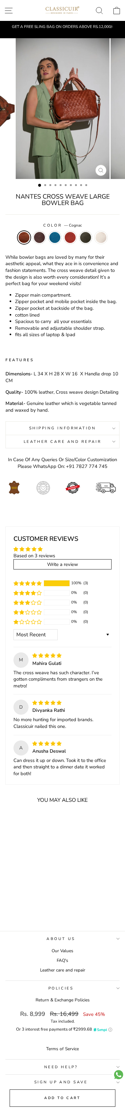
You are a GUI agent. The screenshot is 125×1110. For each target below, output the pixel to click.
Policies (60, 988)
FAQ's (62, 960)
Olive (85, 237)
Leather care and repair (62, 970)
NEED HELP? (61, 1067)
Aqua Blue (54, 237)
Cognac (24, 237)
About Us (60, 938)
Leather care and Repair (62, 441)
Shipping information (62, 428)
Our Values (62, 951)
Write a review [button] (62, 564)
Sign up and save (61, 1082)
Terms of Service (62, 1049)
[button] (27, 583)
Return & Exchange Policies (63, 1000)
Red (70, 237)
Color (62, 225)
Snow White (101, 237)
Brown (39, 237)
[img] (47, 655)
